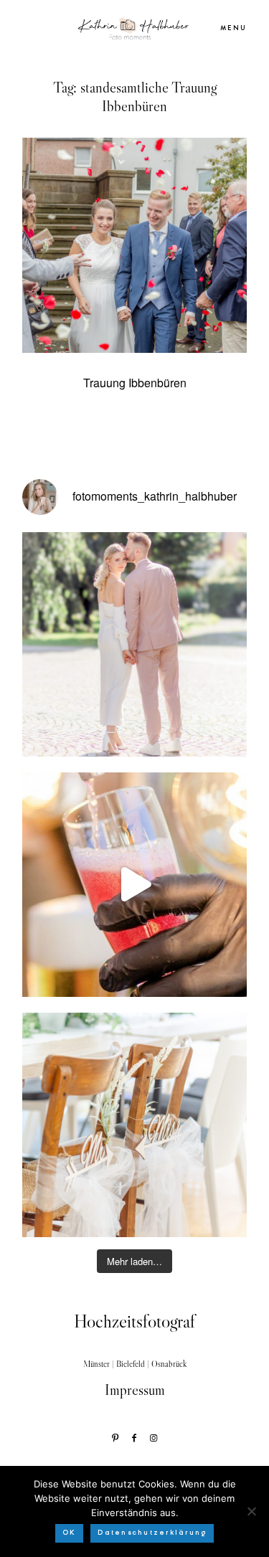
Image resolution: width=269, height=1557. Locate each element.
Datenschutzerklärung (152, 1532)
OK (69, 1532)
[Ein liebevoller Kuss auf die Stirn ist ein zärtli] (134, 644)
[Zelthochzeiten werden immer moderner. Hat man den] (134, 1125)
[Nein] (251, 1511)
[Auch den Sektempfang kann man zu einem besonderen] (134, 884)
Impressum (135, 1390)
